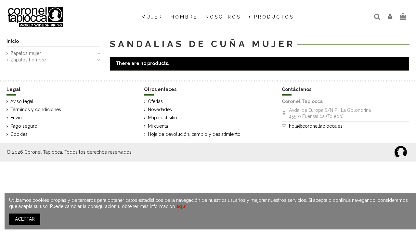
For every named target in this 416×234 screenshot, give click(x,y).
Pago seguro (23, 126)
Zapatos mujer (25, 53)
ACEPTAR (25, 219)
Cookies (19, 134)
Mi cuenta (158, 126)
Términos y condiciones (35, 109)
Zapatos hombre (28, 59)
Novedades (160, 109)
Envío (16, 117)
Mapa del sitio (162, 117)
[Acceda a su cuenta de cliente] (390, 17)
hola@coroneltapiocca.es (316, 126)
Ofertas (155, 101)
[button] (223, 17)
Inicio (12, 41)
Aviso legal (21, 101)
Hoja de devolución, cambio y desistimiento (194, 134)
